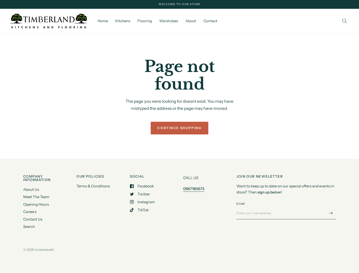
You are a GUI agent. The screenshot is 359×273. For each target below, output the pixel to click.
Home (103, 21)
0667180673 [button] (193, 188)
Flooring (144, 21)
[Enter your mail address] (331, 213)
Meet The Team (36, 196)
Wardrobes (168, 21)
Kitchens (122, 21)
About (190, 21)
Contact (210, 21)
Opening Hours (36, 204)
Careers (29, 211)
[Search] (344, 21)
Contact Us (32, 219)
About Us (31, 189)
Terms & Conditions (93, 186)
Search (29, 226)
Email (240, 203)
